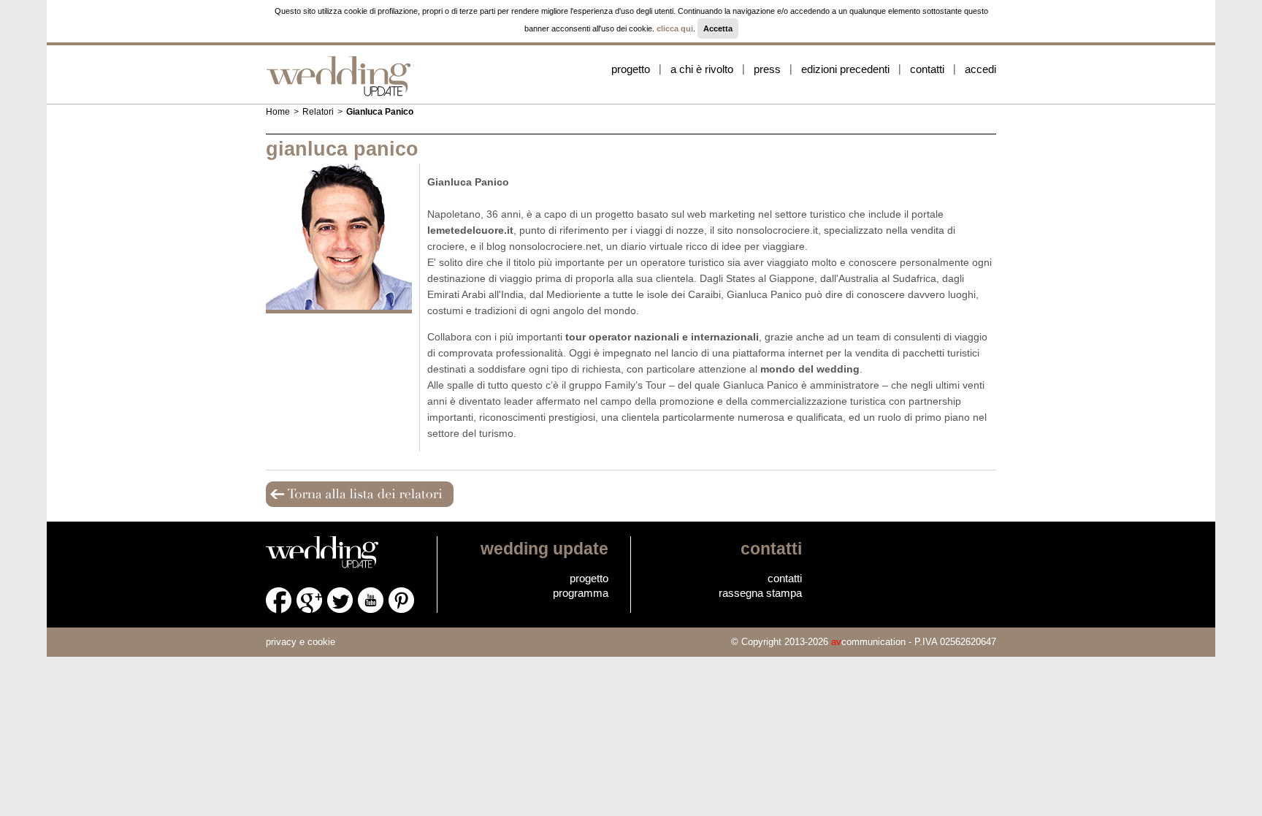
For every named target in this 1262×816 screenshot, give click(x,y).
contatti (785, 578)
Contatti (927, 69)
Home (278, 112)
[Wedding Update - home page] (339, 75)
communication (868, 641)
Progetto (630, 69)
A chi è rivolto (701, 69)
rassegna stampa (760, 593)
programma (580, 593)
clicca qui (675, 28)
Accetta (718, 28)
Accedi (980, 69)
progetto (589, 578)
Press (767, 69)
